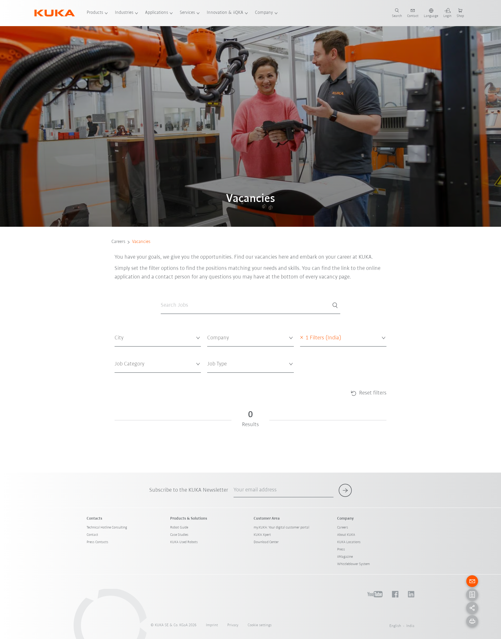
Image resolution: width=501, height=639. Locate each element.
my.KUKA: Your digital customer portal (281, 528)
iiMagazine (345, 557)
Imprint (212, 625)
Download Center (266, 542)
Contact (92, 535)
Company (264, 12)
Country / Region (313, 351)
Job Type (213, 377)
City (117, 351)
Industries (124, 12)
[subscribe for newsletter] (345, 490)
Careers (118, 242)
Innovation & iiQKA (225, 12)
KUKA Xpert (262, 535)
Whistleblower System (353, 564)
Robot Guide (179, 528)
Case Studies (179, 535)
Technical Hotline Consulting (107, 528)
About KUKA (346, 535)
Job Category (124, 377)
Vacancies (141, 242)
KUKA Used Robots (184, 542)
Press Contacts (97, 542)
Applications (156, 12)
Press (341, 549)
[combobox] (158, 338)
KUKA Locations (349, 542)
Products (95, 12)
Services (187, 12)
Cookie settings (260, 625)
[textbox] (156, 338)
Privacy (232, 625)
